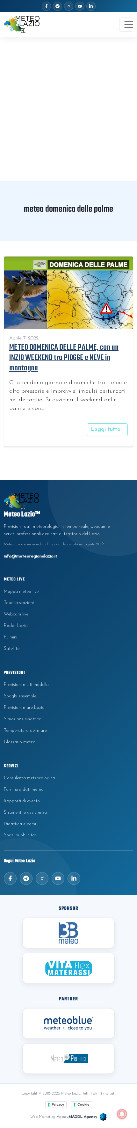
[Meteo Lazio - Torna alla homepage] (68, 501)
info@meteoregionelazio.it (30, 556)
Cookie (83, 1104)
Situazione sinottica (22, 719)
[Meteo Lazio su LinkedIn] (91, 6)
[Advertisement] (68, 109)
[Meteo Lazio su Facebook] (46, 6)
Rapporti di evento (22, 801)
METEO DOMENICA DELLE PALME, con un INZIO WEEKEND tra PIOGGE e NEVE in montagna (64, 358)
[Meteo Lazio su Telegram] (57, 6)
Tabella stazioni (19, 602)
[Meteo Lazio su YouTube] (79, 6)
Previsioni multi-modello (26, 684)
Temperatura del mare (25, 730)
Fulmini (10, 637)
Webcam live (16, 614)
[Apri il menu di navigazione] (126, 25)
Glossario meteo (19, 742)
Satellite (11, 648)
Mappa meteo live (21, 591)
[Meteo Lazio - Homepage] (22, 24)
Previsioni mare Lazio (24, 707)
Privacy (58, 1104)
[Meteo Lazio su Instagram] (68, 6)
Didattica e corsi (20, 824)
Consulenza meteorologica (29, 778)
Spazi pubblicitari (20, 835)
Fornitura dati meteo (24, 789)
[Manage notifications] (122, 1114)
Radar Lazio (16, 625)
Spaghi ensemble (20, 696)
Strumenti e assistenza (25, 812)
